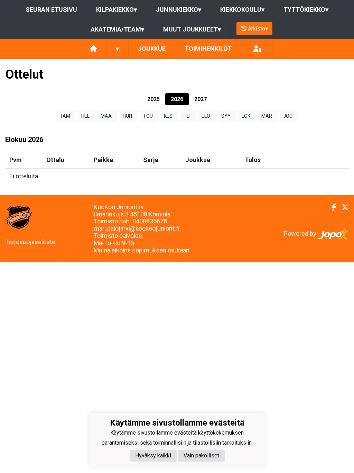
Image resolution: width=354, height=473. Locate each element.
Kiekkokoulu (242, 9)
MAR (266, 116)
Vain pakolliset (201, 455)
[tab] (153, 99)
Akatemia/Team (117, 29)
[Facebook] (331, 207)
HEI (187, 116)
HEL (85, 116)
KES (168, 116)
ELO (206, 116)
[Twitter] (342, 207)
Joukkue (152, 48)
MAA (106, 116)
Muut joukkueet (192, 29)
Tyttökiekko (305, 9)
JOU (287, 116)
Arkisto (258, 28)
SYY (226, 116)
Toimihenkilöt (208, 48)
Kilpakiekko (116, 9)
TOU (148, 116)
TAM (65, 116)
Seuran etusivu (51, 9)
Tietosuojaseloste (30, 242)
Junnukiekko (178, 9)
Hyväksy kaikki (153, 455)
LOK (246, 116)
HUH (127, 116)
